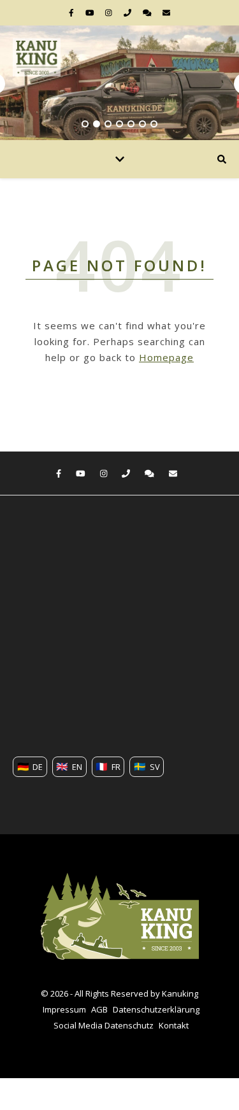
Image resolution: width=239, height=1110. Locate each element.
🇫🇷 (108, 766)
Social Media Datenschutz (104, 1025)
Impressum (64, 1009)
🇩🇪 (30, 766)
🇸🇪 (147, 766)
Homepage (166, 357)
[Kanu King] (37, 57)
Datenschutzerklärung (156, 1009)
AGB (99, 1009)
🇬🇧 (69, 766)
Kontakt (174, 1025)
